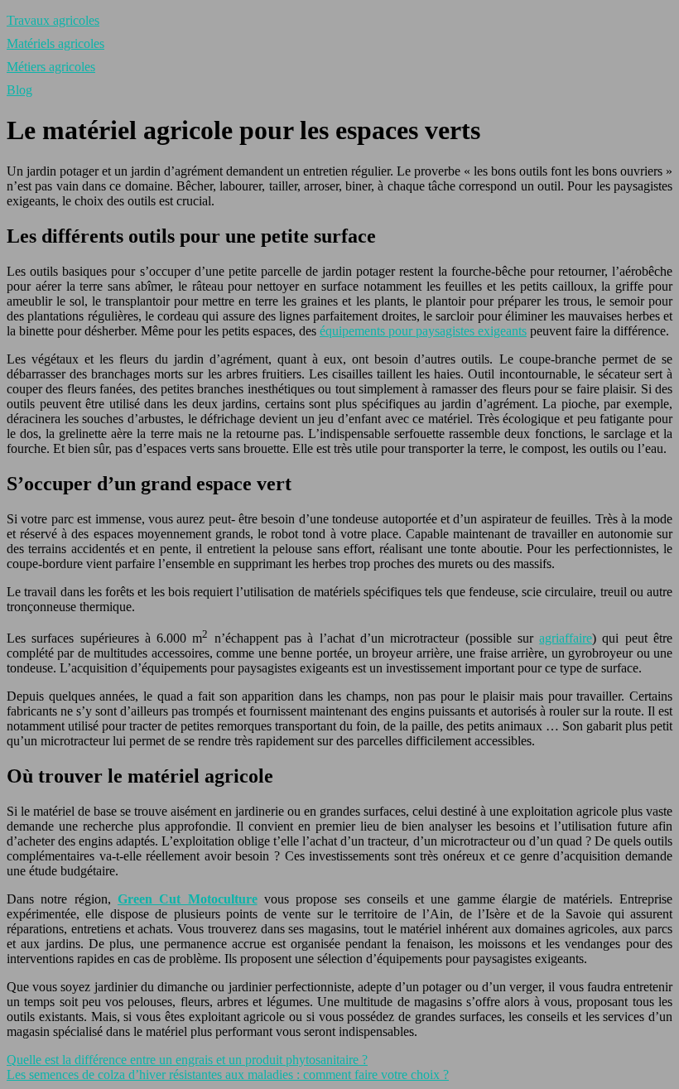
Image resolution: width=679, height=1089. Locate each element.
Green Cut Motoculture (188, 899)
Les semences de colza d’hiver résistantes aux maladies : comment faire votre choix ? (228, 1074)
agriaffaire (565, 638)
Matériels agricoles (55, 43)
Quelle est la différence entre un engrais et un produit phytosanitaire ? (187, 1060)
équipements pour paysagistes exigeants (423, 331)
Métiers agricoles (51, 67)
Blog (19, 90)
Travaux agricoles (53, 20)
